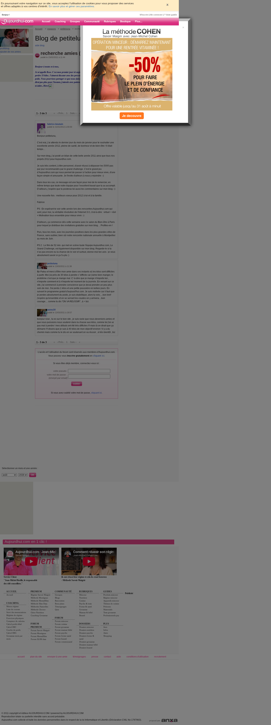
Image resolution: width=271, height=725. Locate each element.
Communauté (92, 21)
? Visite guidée (170, 15)
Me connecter (156, 15)
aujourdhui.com (18, 21)
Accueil (46, 21)
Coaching (60, 21)
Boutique (125, 21)
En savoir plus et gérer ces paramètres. (72, 6)
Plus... (138, 21)
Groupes (75, 21)
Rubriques (110, 21)
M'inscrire (144, 15)
